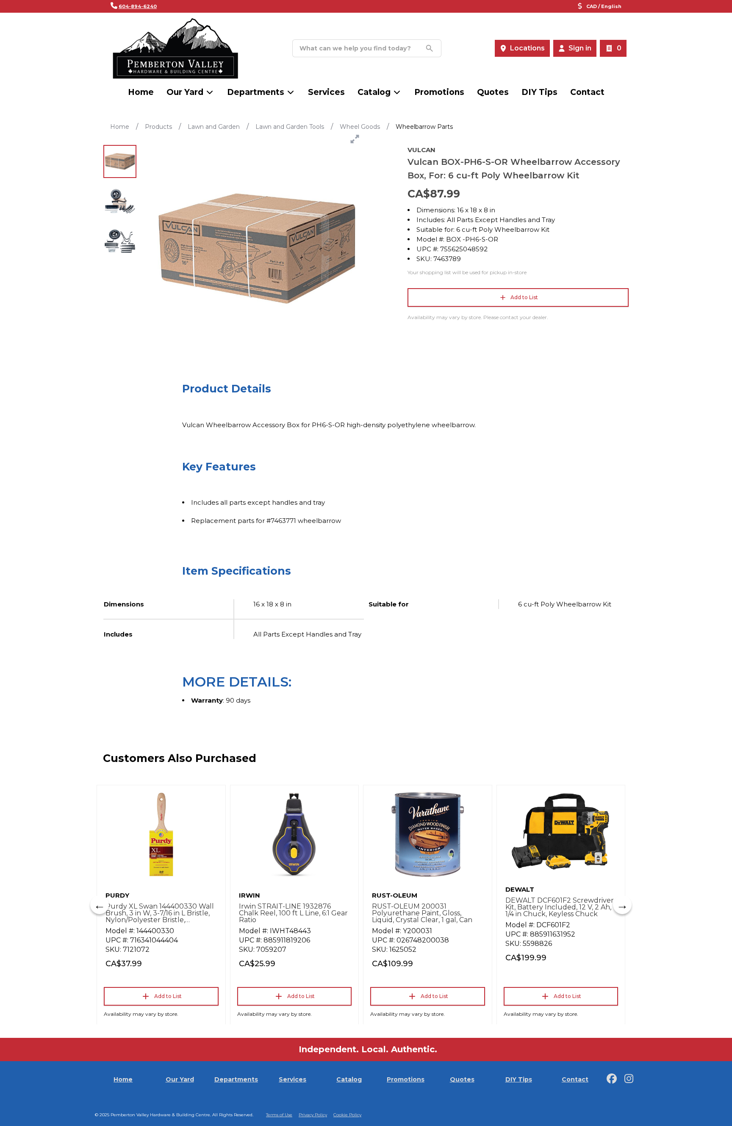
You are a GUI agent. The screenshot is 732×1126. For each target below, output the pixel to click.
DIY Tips (539, 92)
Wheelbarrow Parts (424, 127)
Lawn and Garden (214, 127)
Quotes (493, 92)
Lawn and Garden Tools (289, 127)
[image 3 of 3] (119, 241)
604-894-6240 (138, 6)
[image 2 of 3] (119, 201)
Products (158, 127)
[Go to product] (161, 834)
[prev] (99, 904)
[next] (622, 904)
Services (326, 92)
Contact (587, 92)
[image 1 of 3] (119, 161)
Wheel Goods (360, 127)
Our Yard (184, 92)
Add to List (524, 297)
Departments (255, 92)
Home (141, 92)
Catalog (349, 1079)
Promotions (439, 92)
